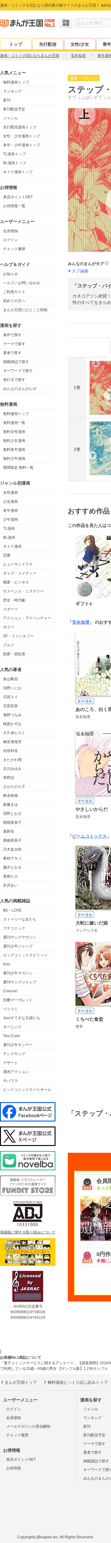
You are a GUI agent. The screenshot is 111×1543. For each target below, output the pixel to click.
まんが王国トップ (21, 1382)
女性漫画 (10, 492)
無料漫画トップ (16, 82)
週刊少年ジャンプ (18, 946)
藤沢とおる (12, 867)
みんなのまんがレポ (19, 389)
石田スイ (10, 697)
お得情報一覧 (14, 206)
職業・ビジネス (16, 582)
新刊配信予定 (14, 109)
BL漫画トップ (14, 163)
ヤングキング (14, 1054)
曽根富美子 (12, 822)
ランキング (12, 91)
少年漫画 (10, 519)
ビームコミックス (89, 836)
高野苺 (8, 831)
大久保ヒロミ (14, 733)
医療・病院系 (14, 654)
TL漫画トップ (14, 154)
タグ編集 (80, 270)
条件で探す (12, 335)
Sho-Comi (11, 1036)
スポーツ (10, 609)
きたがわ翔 (12, 760)
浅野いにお (12, 688)
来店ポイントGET (18, 197)
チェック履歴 (14, 249)
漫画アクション (16, 1072)
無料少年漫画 (14, 458)
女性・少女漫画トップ (21, 136)
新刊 (6, 100)
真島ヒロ (10, 876)
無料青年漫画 (14, 449)
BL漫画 (9, 537)
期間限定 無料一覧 (18, 467)
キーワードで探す (18, 371)
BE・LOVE (12, 910)
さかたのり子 (14, 786)
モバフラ (10, 1081)
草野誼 (8, 778)
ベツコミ (10, 1009)
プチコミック (14, 928)
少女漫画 (10, 501)
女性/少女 (80, 44)
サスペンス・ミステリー (23, 591)
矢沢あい (10, 885)
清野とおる (12, 813)
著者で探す (12, 353)
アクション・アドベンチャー (27, 618)
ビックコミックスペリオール (27, 1090)
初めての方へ (14, 301)
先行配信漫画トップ (19, 127)
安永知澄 (80, 622)
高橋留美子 (12, 840)
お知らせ (10, 274)
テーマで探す (14, 344)
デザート (10, 1063)
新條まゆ (10, 804)
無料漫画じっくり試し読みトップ (77, 1382)
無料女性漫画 (14, 432)
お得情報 (13, 1468)
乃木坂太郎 (12, 849)
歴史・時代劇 (14, 600)
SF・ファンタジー (18, 636)
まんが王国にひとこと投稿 (25, 310)
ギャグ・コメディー (19, 573)
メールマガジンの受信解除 (28, 1426)
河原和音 (10, 751)
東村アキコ (12, 858)
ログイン (10, 240)
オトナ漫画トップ (18, 172)
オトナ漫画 (12, 546)
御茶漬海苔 (12, 742)
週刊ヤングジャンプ (19, 982)
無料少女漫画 (14, 440)
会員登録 (10, 231)
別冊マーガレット (18, 1000)
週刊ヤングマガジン (19, 937)
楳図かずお (12, 724)
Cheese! (10, 991)
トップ (15, 44)
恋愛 (6, 555)
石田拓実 (10, 706)
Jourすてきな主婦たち (21, 1018)
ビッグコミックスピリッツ (25, 955)
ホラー (8, 627)
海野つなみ (12, 715)
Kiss (6, 964)
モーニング (12, 1027)
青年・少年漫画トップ (21, 145)
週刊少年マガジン (18, 973)
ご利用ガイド (14, 292)
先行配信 (47, 44)
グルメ (8, 645)
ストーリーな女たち (19, 919)
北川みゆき (12, 769)
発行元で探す (14, 380)
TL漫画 (9, 528)
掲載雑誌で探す (16, 362)
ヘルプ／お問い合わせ (21, 283)
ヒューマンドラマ (18, 564)
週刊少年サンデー (18, 1045)
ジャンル (10, 118)
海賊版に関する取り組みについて (28, 1232)
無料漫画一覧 (14, 423)
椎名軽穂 (10, 795)
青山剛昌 (10, 679)
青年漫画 (10, 510)
